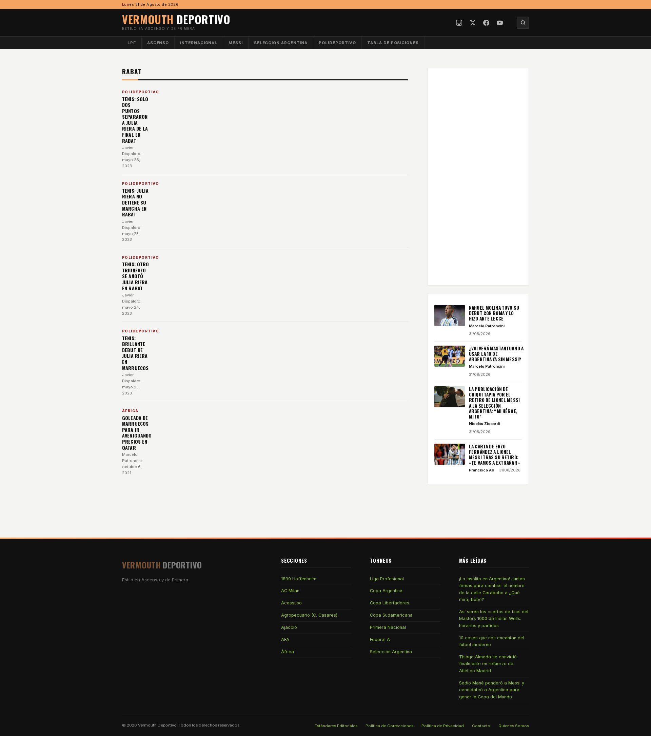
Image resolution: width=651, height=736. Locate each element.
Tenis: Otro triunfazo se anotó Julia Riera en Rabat (135, 275)
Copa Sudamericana (391, 615)
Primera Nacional (388, 627)
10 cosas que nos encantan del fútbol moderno (491, 641)
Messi (236, 42)
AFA (285, 639)
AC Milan (290, 590)
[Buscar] (523, 23)
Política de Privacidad (442, 725)
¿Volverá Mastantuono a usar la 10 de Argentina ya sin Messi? (496, 354)
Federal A (380, 639)
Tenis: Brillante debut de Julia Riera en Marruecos (135, 352)
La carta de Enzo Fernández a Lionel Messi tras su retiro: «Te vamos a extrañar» (494, 454)
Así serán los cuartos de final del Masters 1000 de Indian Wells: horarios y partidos (493, 618)
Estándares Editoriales (336, 725)
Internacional (198, 42)
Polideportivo (337, 42)
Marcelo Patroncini (487, 326)
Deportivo (176, 19)
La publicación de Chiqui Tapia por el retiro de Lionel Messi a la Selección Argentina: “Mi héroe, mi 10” (494, 403)
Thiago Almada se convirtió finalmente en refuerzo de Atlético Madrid (488, 663)
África (287, 651)
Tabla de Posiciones (393, 42)
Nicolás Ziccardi (484, 423)
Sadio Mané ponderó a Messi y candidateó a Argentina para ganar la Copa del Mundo (491, 689)
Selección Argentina (281, 42)
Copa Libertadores (389, 602)
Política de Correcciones (389, 725)
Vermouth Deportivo (157, 725)
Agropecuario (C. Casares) (309, 615)
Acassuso (291, 602)
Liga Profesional (387, 578)
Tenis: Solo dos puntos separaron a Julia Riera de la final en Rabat (135, 119)
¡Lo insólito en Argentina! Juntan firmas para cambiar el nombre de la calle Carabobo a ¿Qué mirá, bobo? (492, 589)
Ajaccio (289, 627)
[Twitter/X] (473, 23)
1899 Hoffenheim (298, 578)
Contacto (481, 725)
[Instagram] (459, 23)
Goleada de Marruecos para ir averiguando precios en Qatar (137, 432)
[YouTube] (500, 23)
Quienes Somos (513, 725)
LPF (131, 42)
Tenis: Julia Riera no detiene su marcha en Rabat (135, 202)
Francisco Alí (481, 470)
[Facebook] (486, 23)
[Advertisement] (478, 176)
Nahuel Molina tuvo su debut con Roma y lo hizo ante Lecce (494, 313)
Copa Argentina (386, 590)
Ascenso (158, 42)
